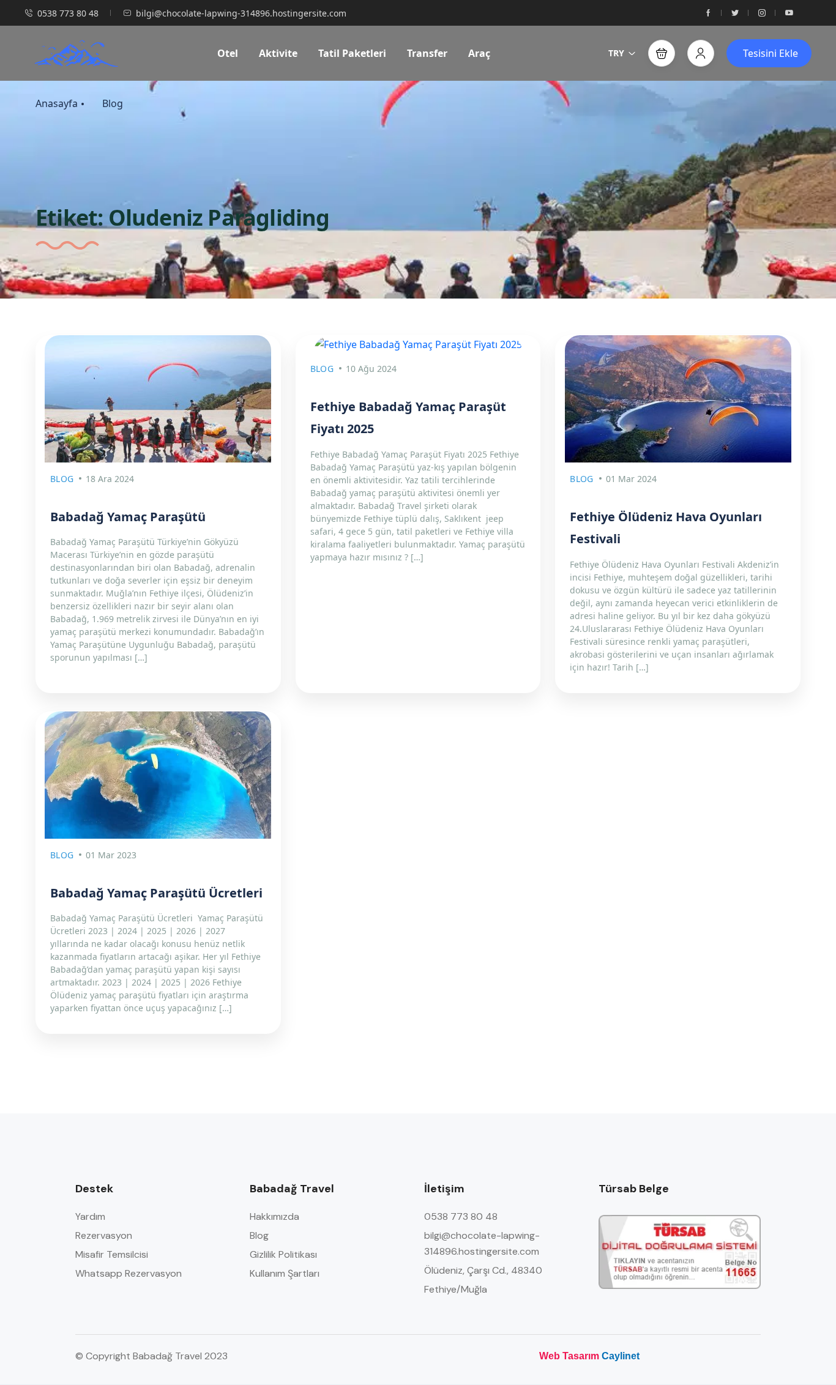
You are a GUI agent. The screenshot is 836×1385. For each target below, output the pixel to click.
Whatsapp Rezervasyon (128, 1273)
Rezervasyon (103, 1235)
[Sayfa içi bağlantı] (708, 13)
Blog (112, 103)
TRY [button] (616, 53)
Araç (479, 53)
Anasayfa (56, 103)
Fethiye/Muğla (455, 1289)
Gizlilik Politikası (283, 1254)
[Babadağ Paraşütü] (678, 398)
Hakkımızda (274, 1216)
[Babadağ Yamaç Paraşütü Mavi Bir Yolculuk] (158, 775)
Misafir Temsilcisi (111, 1254)
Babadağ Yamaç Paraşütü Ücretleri (156, 893)
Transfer (427, 53)
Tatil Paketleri (352, 53)
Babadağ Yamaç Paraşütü (128, 516)
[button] (661, 53)
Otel (227, 53)
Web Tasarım (569, 1356)
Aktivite (278, 53)
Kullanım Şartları (284, 1273)
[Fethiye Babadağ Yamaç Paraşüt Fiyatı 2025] (418, 343)
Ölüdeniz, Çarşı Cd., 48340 (483, 1270)
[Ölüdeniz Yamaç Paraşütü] (75, 53)
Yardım (90, 1216)
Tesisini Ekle (770, 53)
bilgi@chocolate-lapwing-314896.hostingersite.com (241, 13)
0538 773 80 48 (68, 13)
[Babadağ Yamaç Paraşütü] (158, 398)
